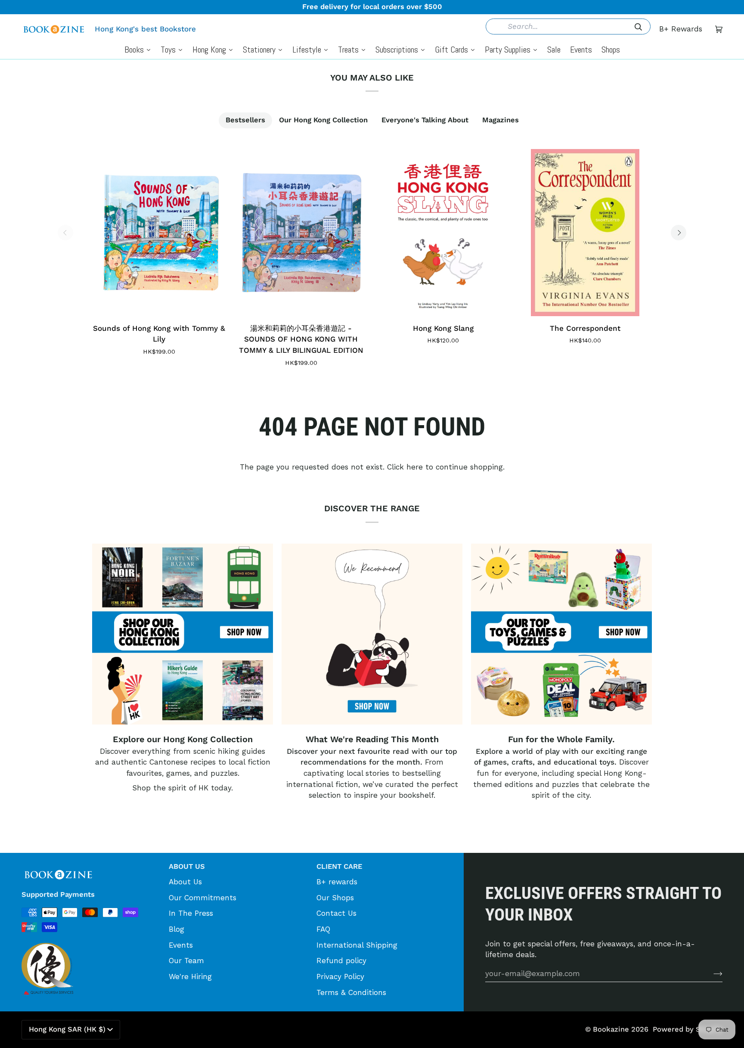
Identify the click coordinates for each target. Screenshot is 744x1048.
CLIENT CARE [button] (339, 866)
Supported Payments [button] (58, 894)
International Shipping (356, 945)
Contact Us (336, 913)
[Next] (678, 232)
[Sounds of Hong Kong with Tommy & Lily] (159, 232)
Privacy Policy (340, 976)
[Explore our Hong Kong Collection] (182, 634)
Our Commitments (202, 897)
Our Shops (335, 897)
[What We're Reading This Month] (372, 634)
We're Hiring (190, 976)
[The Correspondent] (585, 232)
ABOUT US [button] (187, 866)
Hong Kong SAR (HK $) (67, 1029)
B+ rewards (336, 881)
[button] (91, 863)
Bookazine (611, 1029)
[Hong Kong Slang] (443, 232)
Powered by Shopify (687, 1029)
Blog (176, 929)
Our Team (186, 960)
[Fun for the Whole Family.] (561, 634)
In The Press (191, 913)
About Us (185, 881)
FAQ (323, 929)
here (414, 467)
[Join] (711, 973)
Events (181, 945)
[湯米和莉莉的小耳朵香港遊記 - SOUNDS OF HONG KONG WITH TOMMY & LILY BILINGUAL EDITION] (301, 232)
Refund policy (341, 960)
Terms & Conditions (351, 992)
